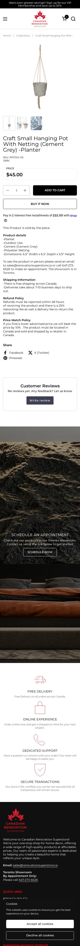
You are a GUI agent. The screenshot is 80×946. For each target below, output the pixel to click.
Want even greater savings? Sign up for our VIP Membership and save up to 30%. (40, 4)
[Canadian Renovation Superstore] (39, 18)
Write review (40, 400)
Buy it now (40, 204)
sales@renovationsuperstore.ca (35, 865)
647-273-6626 (28, 880)
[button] (73, 18)
